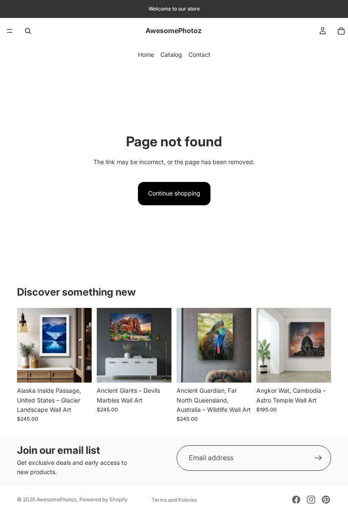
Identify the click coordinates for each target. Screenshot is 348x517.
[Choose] (78, 369)
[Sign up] (318, 458)
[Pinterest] (326, 500)
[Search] (28, 31)
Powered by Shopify (103, 499)
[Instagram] (311, 500)
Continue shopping (174, 193)
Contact (199, 54)
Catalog (171, 54)
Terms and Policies (174, 500)
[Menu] (10, 31)
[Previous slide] (26, 345)
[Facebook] (296, 500)
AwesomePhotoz (56, 499)
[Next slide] (82, 345)
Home (146, 54)
